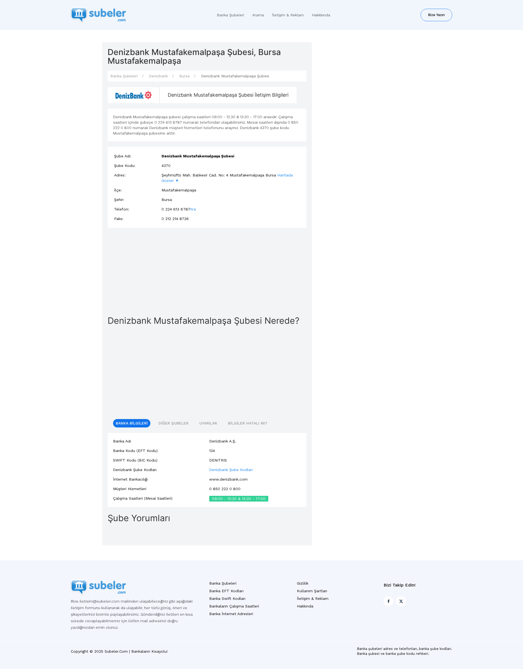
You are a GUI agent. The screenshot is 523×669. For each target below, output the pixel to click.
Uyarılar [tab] (208, 423)
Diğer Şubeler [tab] (173, 423)
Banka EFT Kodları (226, 591)
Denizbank (158, 76)
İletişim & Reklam (288, 15)
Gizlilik (302, 583)
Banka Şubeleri (230, 15)
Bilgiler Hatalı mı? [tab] (247, 423)
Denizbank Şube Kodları (231, 470)
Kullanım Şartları (312, 591)
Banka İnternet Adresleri (231, 614)
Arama (258, 15)
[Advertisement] (207, 271)
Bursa (184, 76)
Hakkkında (321, 15)
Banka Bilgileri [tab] (132, 423)
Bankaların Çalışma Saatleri (234, 606)
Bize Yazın (436, 15)
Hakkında (305, 606)
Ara (193, 209)
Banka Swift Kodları (227, 598)
